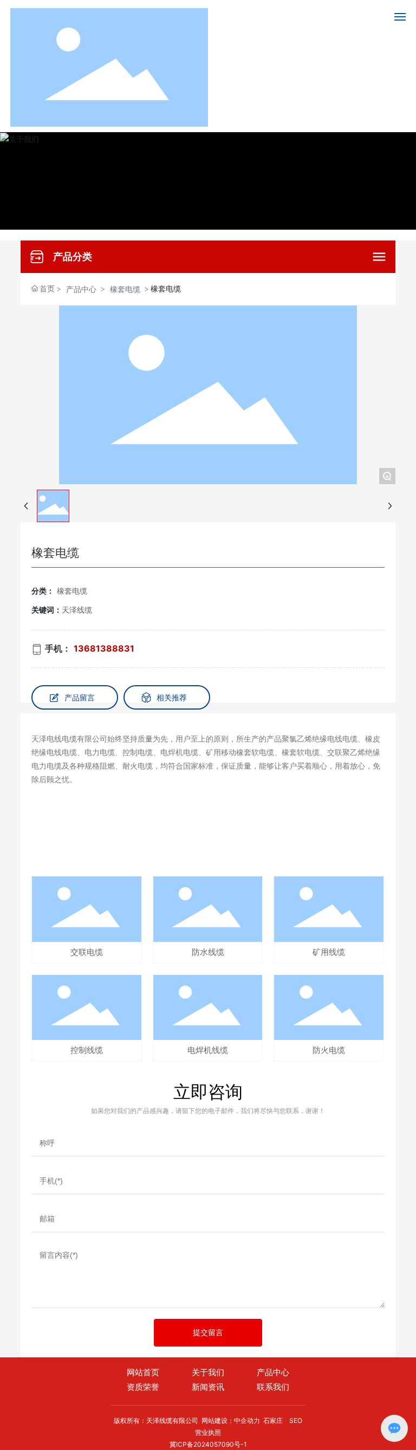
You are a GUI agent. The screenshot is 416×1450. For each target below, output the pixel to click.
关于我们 (208, 1372)
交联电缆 (86, 952)
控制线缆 (86, 1050)
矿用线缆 (329, 952)
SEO (295, 1420)
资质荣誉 (143, 1387)
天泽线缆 (77, 609)
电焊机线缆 (207, 1050)
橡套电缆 (125, 289)
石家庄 (273, 1420)
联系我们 (273, 1387)
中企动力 (247, 1420)
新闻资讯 (208, 1387)
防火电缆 (329, 1050)
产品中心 (81, 289)
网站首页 (143, 1372)
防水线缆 (208, 952)
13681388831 (104, 648)
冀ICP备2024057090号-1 (208, 1444)
